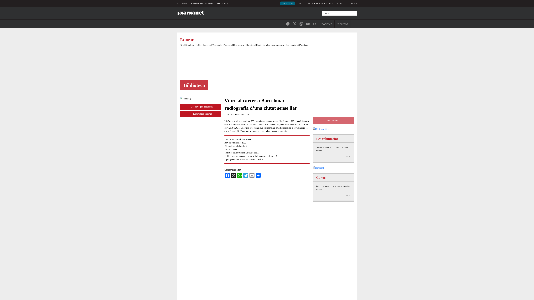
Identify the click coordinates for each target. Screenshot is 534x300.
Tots (182, 45)
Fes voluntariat (292, 45)
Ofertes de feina (263, 45)
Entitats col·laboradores (319, 3)
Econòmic (189, 45)
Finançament (238, 45)
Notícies (327, 24)
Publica (353, 3)
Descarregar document (201, 106)
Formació (227, 45)
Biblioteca (250, 45)
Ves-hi (348, 157)
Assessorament (277, 45)
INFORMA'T (333, 120)
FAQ (300, 3)
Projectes (207, 45)
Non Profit (288, 3)
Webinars (304, 45)
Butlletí (341, 3)
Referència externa (202, 113)
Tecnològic (217, 45)
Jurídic (199, 45)
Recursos (342, 24)
